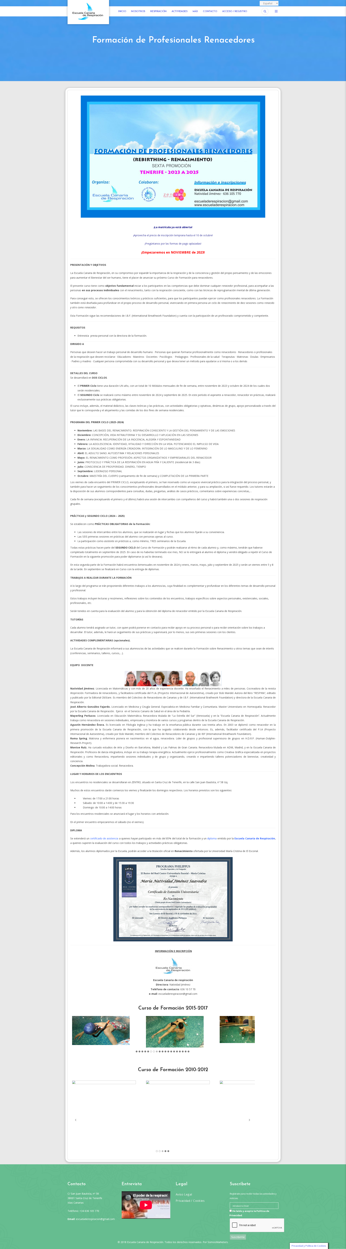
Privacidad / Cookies (190, 1201)
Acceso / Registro (234, 11)
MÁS (195, 11)
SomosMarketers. (218, 1242)
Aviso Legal (184, 1194)
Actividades (180, 11)
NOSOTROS (138, 11)
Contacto (210, 11)
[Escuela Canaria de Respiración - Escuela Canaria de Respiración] (88, 12)
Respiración (158, 11)
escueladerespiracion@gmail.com (177, 993)
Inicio (122, 11)
